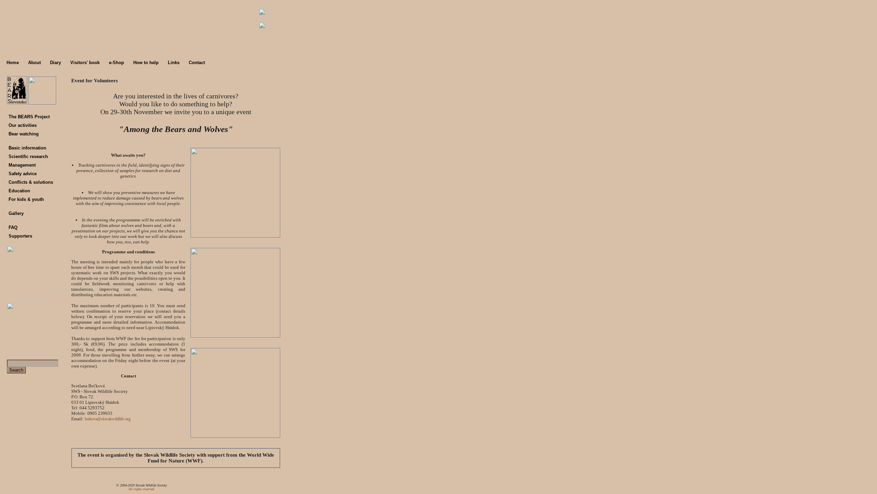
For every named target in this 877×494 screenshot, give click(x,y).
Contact (197, 62)
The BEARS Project (29, 116)
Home (13, 62)
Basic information (27, 147)
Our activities (23, 125)
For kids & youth (26, 199)
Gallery (16, 213)
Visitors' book (85, 62)
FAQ (13, 227)
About (34, 62)
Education (19, 190)
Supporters (20, 236)
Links (174, 62)
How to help (146, 62)
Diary (55, 62)
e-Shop (116, 62)
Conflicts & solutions (31, 182)
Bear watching (24, 133)
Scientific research (28, 156)
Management (22, 165)
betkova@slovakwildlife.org (108, 419)
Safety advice (23, 173)
